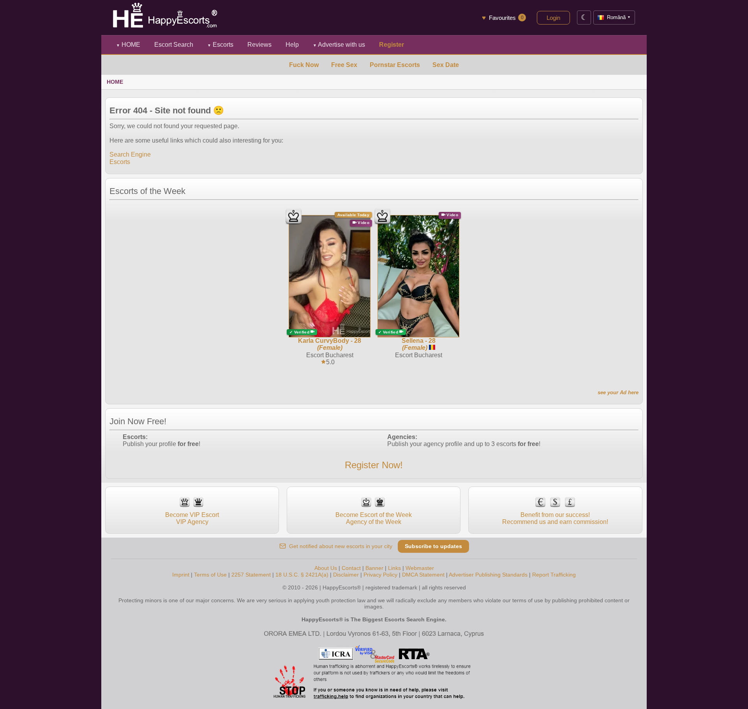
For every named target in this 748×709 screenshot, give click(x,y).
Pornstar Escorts (395, 65)
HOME (128, 44)
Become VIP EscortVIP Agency (192, 518)
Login (553, 17)
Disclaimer (346, 574)
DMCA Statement (423, 574)
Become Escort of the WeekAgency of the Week (373, 518)
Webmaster (420, 568)
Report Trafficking (554, 574)
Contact (351, 568)
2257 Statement (251, 574)
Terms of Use (210, 574)
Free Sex (344, 65)
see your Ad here (618, 392)
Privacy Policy (380, 574)
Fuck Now (304, 65)
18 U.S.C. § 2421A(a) (301, 574)
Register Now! (374, 465)
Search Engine (130, 154)
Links (394, 568)
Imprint (180, 574)
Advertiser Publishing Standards (488, 574)
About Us (325, 568)
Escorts (220, 44)
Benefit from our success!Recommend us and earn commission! (555, 518)
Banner (374, 568)
